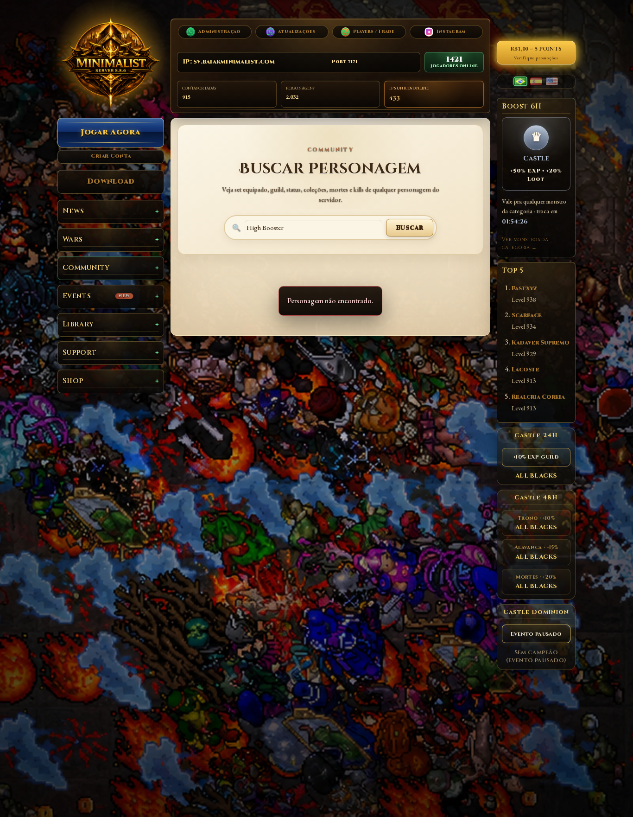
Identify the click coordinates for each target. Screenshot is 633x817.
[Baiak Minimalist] (110, 62)
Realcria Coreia (538, 397)
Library (78, 324)
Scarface (527, 315)
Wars (72, 239)
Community (86, 268)
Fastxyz (524, 289)
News (73, 211)
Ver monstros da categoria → (525, 243)
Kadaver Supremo (541, 343)
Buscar (410, 227)
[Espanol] (536, 81)
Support (79, 352)
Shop (73, 381)
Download (111, 181)
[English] (552, 81)
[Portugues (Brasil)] (520, 81)
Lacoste (525, 370)
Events (96, 296)
